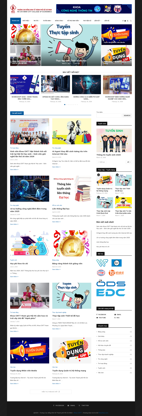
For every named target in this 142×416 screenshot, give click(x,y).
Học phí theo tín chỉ (19, 263)
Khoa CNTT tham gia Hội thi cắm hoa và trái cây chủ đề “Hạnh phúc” (29, 317)
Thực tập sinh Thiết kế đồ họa (71, 60)
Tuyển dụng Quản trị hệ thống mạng (69, 370)
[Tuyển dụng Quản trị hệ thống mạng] (116, 55)
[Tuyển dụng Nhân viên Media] (116, 34)
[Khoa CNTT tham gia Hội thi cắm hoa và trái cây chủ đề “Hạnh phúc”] (25, 55)
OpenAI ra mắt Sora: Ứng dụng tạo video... (55, 98)
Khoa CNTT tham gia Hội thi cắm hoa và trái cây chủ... (24, 62)
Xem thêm (13, 169)
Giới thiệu (25, 20)
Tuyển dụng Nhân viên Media (114, 42)
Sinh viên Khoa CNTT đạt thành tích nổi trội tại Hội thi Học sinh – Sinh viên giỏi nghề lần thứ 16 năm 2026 (28, 154)
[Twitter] (127, 21)
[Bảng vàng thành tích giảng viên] (25, 34)
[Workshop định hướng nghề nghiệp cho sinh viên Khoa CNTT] (117, 84)
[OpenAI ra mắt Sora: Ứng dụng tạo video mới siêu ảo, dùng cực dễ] (55, 84)
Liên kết (97, 20)
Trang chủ (15, 20)
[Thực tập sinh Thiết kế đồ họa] (71, 45)
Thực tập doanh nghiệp (115, 354)
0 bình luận (76, 63)
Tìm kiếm (99, 112)
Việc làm (115, 372)
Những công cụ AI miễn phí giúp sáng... (86, 98)
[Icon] (104, 202)
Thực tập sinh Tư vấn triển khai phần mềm (123, 212)
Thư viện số (87, 20)
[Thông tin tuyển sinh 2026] (114, 140)
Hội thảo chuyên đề (115, 345)
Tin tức (36, 20)
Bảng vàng (59, 20)
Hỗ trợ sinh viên (73, 20)
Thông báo (115, 350)
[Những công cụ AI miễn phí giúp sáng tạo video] (86, 84)
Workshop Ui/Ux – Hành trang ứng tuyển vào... (25, 98)
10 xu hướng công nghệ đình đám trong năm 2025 (113, 237)
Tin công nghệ (115, 359)
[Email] (125, 21)
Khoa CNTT (78, 413)
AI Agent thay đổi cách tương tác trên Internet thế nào (114, 233)
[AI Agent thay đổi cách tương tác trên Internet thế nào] (71, 131)
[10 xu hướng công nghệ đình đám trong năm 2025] (29, 189)
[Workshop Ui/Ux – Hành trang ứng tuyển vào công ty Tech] (24, 84)
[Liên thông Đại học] (71, 189)
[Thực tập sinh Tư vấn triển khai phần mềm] (123, 202)
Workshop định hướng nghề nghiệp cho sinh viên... (117, 98)
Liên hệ (106, 20)
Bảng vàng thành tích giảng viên (24, 42)
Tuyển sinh (47, 20)
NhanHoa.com (103, 413)
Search (127, 115)
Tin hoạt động (115, 363)
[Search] (131, 21)
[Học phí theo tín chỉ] (29, 243)
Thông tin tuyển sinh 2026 (108, 155)
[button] (14, 45)
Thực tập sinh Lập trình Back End (103, 212)
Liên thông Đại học (60, 208)
